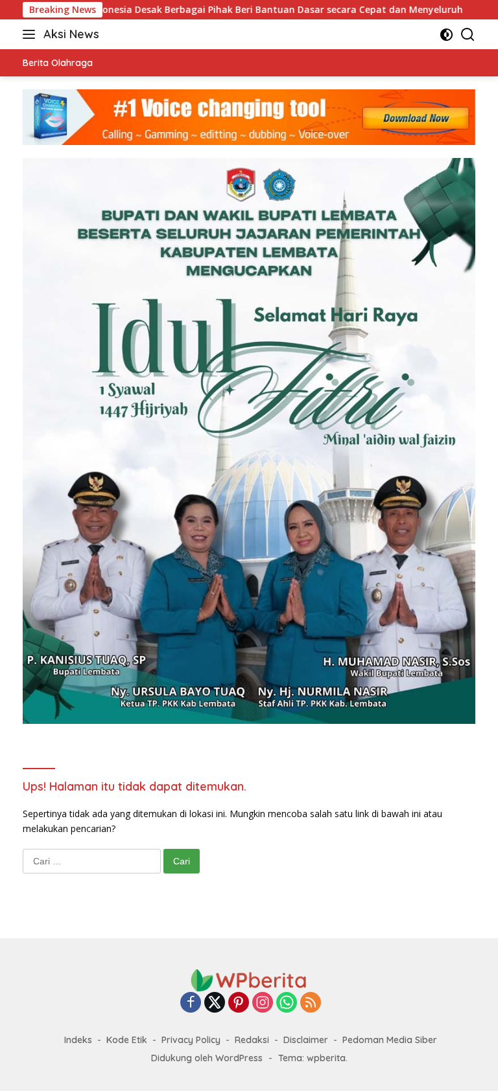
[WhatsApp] (286, 1003)
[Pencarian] (467, 34)
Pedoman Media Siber (389, 1040)
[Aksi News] (249, 979)
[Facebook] (190, 1003)
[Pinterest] (238, 1003)
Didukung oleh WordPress (207, 1058)
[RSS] (310, 1003)
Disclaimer (305, 1040)
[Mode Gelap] (446, 34)
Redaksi (252, 1040)
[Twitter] (214, 1003)
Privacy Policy (190, 1040)
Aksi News (71, 34)
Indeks (78, 1040)
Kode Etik (126, 1040)
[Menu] (31, 34)
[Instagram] (262, 1003)
